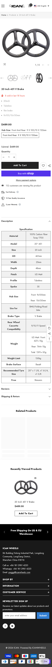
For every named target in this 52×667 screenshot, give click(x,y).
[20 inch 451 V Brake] (26, 487)
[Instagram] (12, 626)
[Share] (49, 166)
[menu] (3, 6)
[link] (13, 451)
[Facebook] (5, 626)
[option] (26, 43)
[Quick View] (35, 478)
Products (12, 15)
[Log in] (23, 6)
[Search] (10, 6)
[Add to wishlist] (43, 165)
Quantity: (6, 151)
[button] (43, 65)
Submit (43, 615)
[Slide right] (47, 532)
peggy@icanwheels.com (19, 572)
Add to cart (20, 165)
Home (3, 15)
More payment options (26, 180)
